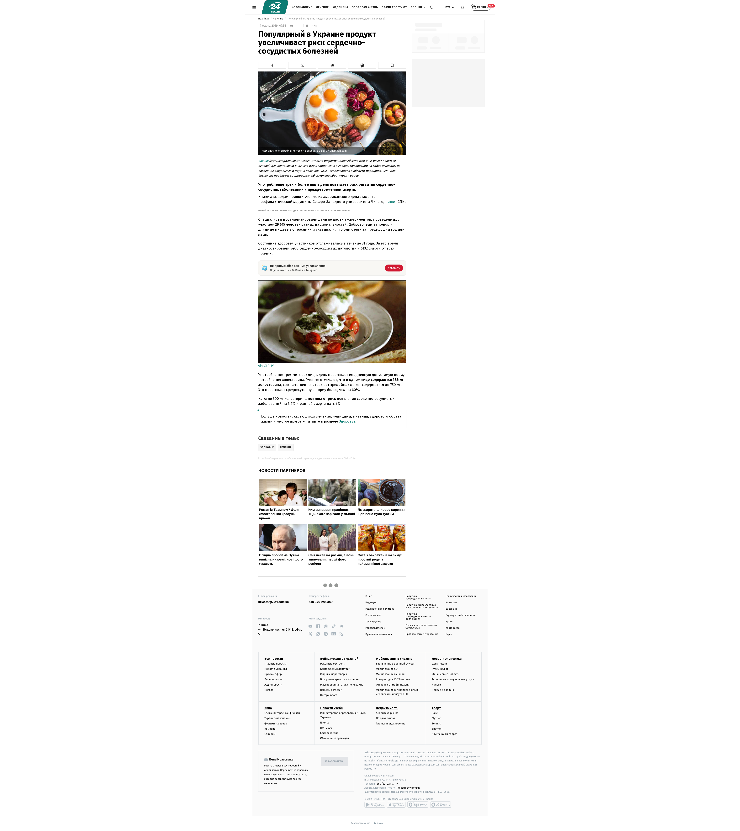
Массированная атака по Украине (341, 684)
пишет (391, 201)
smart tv (417, 804)
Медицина (340, 7)
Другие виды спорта (444, 734)
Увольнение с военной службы (395, 663)
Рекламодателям (375, 628)
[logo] (275, 7)
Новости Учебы (331, 708)
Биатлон (437, 728)
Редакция (371, 602)
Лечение (322, 7)
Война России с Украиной (339, 658)
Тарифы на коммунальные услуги (453, 679)
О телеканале (373, 615)
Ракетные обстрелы (332, 663)
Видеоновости (273, 679)
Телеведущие (373, 621)
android (374, 804)
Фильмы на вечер (275, 723)
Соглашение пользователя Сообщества (421, 626)
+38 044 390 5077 (321, 602)
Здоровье (347, 421)
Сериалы (270, 734)
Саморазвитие (329, 733)
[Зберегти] (392, 65)
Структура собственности (460, 615)
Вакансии (451, 609)
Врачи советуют (394, 7)
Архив (449, 621)
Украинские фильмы (277, 718)
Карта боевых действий (335, 669)
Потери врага (328, 695)
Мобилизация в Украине (394, 658)
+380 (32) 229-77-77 (386, 783)
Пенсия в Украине (443, 690)
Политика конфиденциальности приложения (418, 616)
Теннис (436, 723)
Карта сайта (453, 628)
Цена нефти (439, 663)
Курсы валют (440, 669)
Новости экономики (447, 658)
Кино (268, 708)
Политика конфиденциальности (418, 597)
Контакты (451, 602)
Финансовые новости (445, 674)
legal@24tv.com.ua (409, 787)
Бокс (435, 713)
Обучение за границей (334, 738)
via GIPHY (266, 366)
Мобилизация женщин (390, 674)
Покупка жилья (385, 718)
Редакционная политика (379, 609)
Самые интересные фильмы (282, 713)
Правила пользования (378, 634)
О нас (368, 596)
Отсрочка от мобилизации (393, 684)
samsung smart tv (440, 804)
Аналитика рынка (387, 713)
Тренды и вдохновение (390, 723)
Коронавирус (302, 7)
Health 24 (264, 19)
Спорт (436, 708)
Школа (324, 722)
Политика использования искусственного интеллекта (421, 606)
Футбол (436, 718)
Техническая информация (461, 596)
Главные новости (275, 663)
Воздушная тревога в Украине (339, 679)
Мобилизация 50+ (387, 669)
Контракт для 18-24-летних (393, 679)
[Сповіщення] (462, 7)
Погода (268, 690)
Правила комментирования (421, 634)
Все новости (273, 658)
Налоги (436, 684)
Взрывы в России (331, 690)
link (310, 626)
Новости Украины (275, 669)
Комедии (270, 728)
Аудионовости (273, 684)
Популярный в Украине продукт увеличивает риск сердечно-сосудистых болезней (336, 19)
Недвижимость (387, 708)
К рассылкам (334, 761)
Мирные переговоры (333, 674)
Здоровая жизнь (365, 7)
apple (396, 804)
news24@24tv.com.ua (273, 602)
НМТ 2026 (326, 727)
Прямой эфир (273, 674)
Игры (449, 634)
